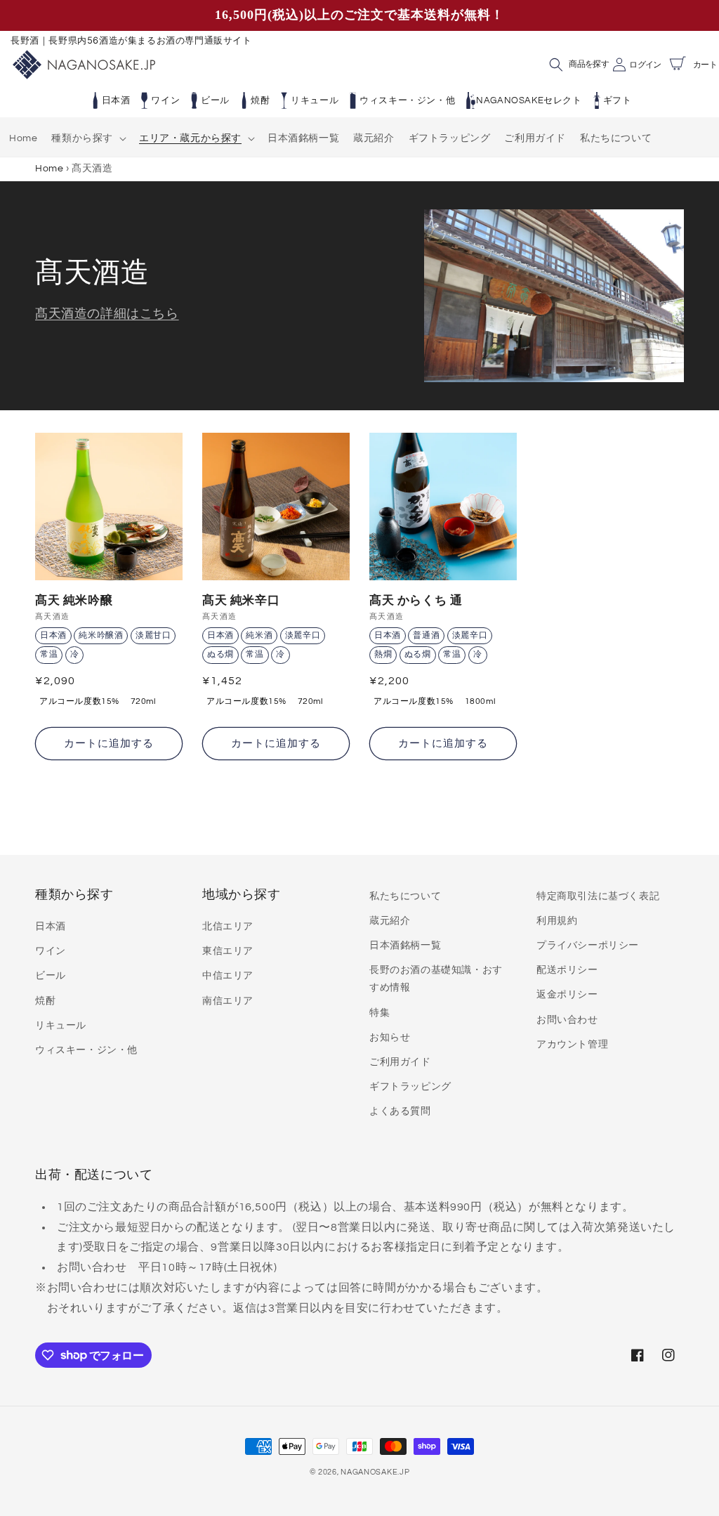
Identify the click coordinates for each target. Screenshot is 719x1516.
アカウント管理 (572, 1045)
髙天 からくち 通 (415, 600)
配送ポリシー (567, 970)
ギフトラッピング (410, 1087)
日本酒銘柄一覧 (405, 945)
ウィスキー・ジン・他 (407, 100)
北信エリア (227, 927)
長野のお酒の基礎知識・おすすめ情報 (436, 979)
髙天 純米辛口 (240, 600)
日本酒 (116, 100)
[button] (88, 138)
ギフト (617, 100)
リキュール (314, 100)
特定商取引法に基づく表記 (597, 896)
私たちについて (405, 896)
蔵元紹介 (389, 921)
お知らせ (389, 1038)
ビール (215, 100)
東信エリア (227, 951)
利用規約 (556, 921)
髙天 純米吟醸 (73, 600)
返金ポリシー (567, 995)
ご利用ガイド (400, 1062)
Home (49, 168)
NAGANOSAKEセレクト (528, 100)
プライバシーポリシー (587, 945)
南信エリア (227, 1001)
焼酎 (260, 100)
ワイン (165, 100)
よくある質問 (400, 1111)
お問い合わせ (567, 1020)
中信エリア (227, 976)
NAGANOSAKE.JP (375, 1472)
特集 (379, 1013)
